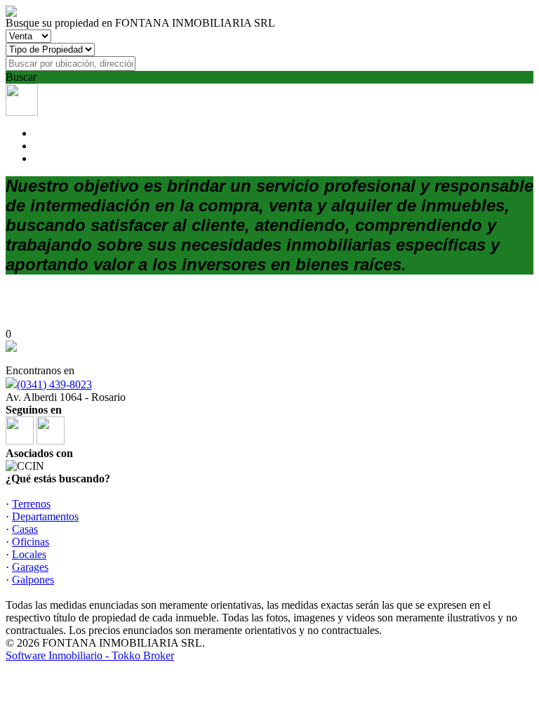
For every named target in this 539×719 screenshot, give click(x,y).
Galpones (33, 580)
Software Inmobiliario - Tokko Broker (90, 655)
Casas (25, 529)
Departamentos (45, 516)
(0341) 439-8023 (54, 384)
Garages (30, 567)
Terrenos (31, 504)
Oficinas (30, 542)
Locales (29, 554)
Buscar (21, 77)
